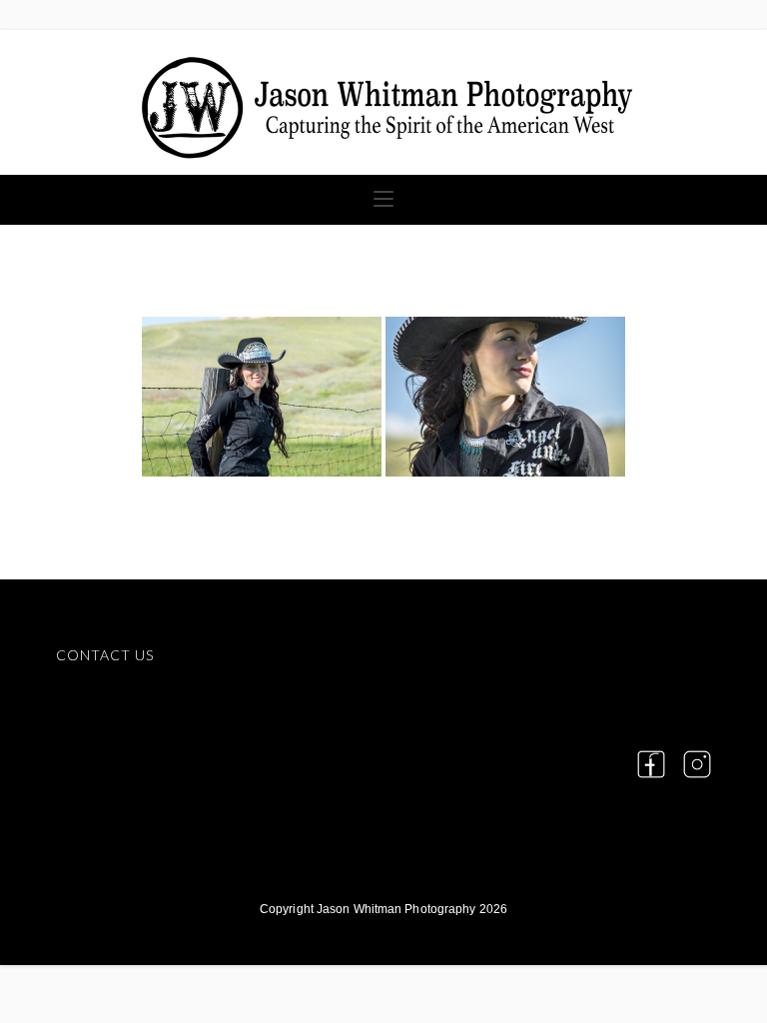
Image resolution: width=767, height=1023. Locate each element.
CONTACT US (105, 654)
